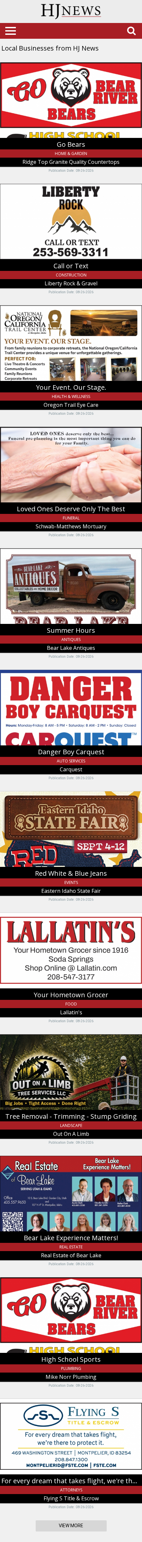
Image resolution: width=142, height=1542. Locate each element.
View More (71, 1525)
